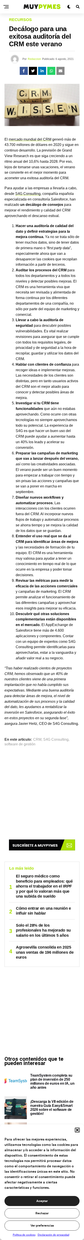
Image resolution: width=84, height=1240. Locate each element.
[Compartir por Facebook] (24, 71)
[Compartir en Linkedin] (42, 71)
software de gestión (19, 744)
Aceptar (42, 1201)
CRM (37, 739)
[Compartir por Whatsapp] (51, 71)
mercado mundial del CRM (30, 139)
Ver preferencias (42, 1225)
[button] (77, 1130)
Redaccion (34, 59)
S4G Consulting (28, 194)
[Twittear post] (33, 71)
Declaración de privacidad (53, 1235)
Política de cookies (24, 1235)
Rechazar (42, 1213)
